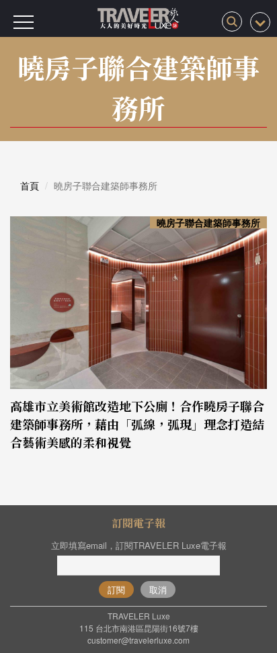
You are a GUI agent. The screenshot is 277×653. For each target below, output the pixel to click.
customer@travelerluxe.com (138, 640)
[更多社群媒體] (260, 22)
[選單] (23, 22)
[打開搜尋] (232, 21)
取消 (158, 589)
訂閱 (116, 589)
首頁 (29, 185)
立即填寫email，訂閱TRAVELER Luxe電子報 (139, 545)
